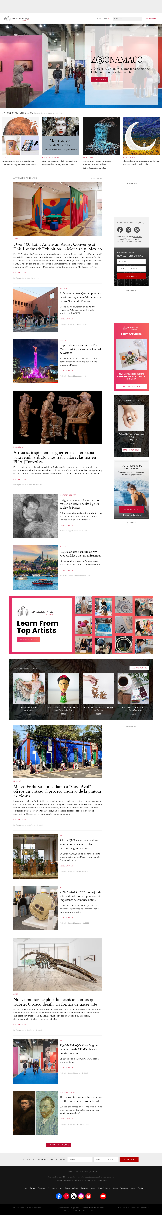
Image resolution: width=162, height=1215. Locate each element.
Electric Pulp (144, 1208)
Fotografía (41, 1188)
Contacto (92, 1208)
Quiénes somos (63, 1208)
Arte (93, 51)
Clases (93, 1188)
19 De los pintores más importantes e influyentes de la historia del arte (81, 1099)
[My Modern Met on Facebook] (59, 1196)
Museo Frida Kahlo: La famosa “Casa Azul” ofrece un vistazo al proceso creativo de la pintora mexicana (57, 791)
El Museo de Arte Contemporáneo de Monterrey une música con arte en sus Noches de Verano (80, 297)
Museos (63, 289)
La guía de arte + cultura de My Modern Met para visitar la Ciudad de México (80, 349)
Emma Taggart (67, 531)
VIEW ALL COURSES (131, 386)
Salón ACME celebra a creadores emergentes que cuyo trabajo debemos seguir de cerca (79, 844)
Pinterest (130, 241)
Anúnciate (100, 1208)
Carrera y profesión (72, 1188)
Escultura (88, 157)
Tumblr (138, 241)
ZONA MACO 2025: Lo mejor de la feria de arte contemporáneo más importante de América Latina (80, 896)
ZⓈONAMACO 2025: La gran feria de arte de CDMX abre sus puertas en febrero (79, 1049)
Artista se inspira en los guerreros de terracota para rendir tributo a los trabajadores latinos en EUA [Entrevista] (54, 457)
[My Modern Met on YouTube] (103, 1196)
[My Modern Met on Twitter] (74, 1196)
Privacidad (86, 1211)
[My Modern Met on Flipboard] (88, 1196)
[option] (84, 644)
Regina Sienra (21, 278)
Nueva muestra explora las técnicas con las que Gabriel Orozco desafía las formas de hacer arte (55, 1001)
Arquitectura (52, 1188)
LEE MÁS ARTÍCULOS (58, 1144)
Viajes (63, 340)
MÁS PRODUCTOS (131, 450)
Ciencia (115, 1188)
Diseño (32, 1188)
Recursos (84, 1188)
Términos (94, 1211)
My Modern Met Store (25, 668)
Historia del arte (69, 495)
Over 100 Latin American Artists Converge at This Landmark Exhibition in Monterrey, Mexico (57, 246)
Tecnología (124, 1188)
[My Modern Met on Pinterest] (66, 1196)
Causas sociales (50, 157)
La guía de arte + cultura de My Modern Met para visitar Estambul (80, 554)
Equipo (72, 1208)
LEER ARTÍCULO (99, 79)
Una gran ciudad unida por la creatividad (48, 113)
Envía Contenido (82, 1208)
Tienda (5, 157)
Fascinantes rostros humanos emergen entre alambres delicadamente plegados (97, 164)
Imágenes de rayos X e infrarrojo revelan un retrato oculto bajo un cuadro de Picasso (79, 504)
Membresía (151, 19)
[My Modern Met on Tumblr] (96, 1196)
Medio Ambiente (104, 1188)
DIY (61, 1188)
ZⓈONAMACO (117, 60)
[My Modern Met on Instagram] (81, 1196)
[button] (103, 18)
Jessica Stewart (67, 576)
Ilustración (129, 157)
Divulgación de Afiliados (72, 1211)
